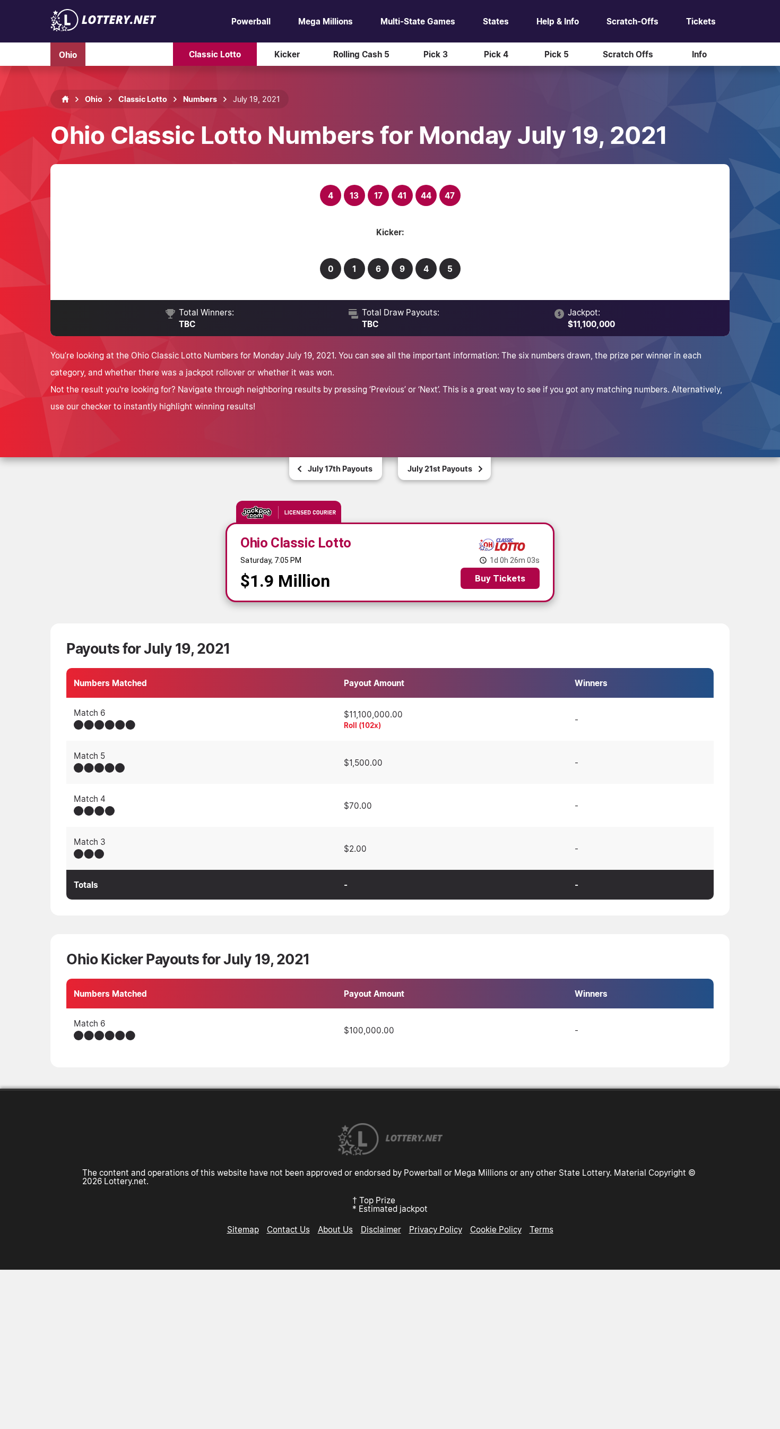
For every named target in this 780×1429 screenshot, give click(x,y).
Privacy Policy (435, 1229)
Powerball (251, 21)
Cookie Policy (496, 1229)
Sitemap (243, 1229)
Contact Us (288, 1229)
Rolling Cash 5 (361, 54)
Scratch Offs (628, 54)
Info (699, 54)
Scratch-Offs (632, 21)
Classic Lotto (215, 54)
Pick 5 (556, 54)
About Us (335, 1229)
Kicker (287, 54)
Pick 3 (435, 54)
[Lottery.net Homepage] (65, 99)
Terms (541, 1229)
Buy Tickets (500, 578)
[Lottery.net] (103, 28)
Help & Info (557, 21)
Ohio (68, 54)
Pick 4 (496, 54)
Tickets (701, 21)
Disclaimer (381, 1229)
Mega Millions (325, 21)
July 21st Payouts (440, 469)
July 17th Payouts (340, 469)
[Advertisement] (390, 1349)
